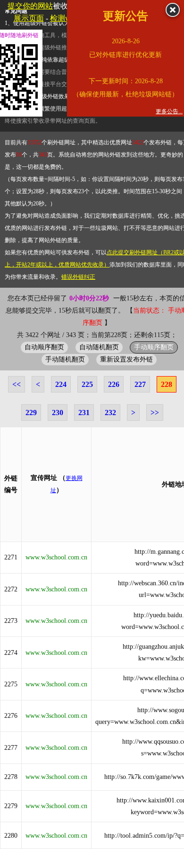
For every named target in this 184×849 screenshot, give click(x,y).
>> (155, 413)
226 (113, 384)
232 (110, 413)
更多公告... (169, 111)
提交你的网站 (30, 6)
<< (16, 384)
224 (61, 384)
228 (166, 384)
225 (87, 384)
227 (140, 384)
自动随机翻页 (99, 347)
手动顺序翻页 (154, 347)
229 (31, 413)
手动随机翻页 (65, 359)
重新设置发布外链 (126, 359)
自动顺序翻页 (44, 347)
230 (57, 413)
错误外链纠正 (78, 277)
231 (84, 413)
